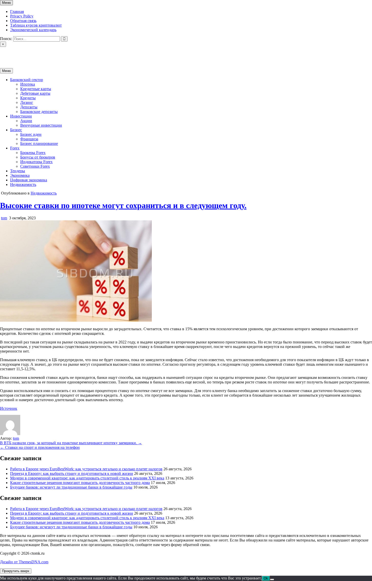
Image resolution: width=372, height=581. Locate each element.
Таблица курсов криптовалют (36, 25)
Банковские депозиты (39, 111)
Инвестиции (21, 116)
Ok (266, 578)
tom (4, 218)
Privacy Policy (21, 16)
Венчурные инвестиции (41, 125)
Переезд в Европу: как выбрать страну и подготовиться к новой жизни (71, 473)
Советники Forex (35, 166)
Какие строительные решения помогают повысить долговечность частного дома (80, 482)
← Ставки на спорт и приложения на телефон (40, 447)
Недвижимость (23, 184)
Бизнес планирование (39, 143)
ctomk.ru (7, 53)
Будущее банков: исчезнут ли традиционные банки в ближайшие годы (71, 487)
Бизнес (16, 130)
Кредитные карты (35, 89)
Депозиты (28, 107)
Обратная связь (23, 20)
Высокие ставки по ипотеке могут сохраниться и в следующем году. (123, 205)
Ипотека (27, 84)
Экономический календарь (33, 30)
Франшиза (29, 139)
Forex (14, 148)
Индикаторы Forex (36, 162)
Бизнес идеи (31, 134)
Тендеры (17, 171)
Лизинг (26, 102)
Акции (26, 121)
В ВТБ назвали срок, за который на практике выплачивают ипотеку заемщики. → (71, 443)
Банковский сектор (26, 80)
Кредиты (28, 98)
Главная (17, 11)
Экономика (20, 175)
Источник (8, 408)
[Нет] (272, 579)
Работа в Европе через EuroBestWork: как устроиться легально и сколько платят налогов (86, 469)
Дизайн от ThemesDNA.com (24, 562)
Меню (6, 3)
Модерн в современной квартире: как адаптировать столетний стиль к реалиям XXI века (87, 478)
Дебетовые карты (35, 93)
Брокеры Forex (33, 152)
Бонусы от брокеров (37, 157)
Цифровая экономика (28, 180)
